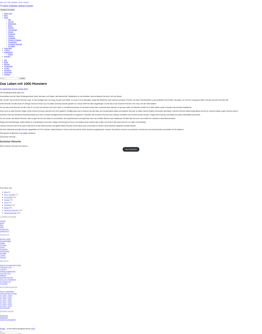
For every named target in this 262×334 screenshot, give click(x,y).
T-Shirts (7, 50)
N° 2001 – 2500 (6, 304)
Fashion (7, 74)
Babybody (12, 24)
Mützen (11, 36)
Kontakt (26, 2)
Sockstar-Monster (15, 44)
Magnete (11, 34)
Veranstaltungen (10, 213)
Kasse (10, 54)
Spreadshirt (4, 316)
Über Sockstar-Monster (8, 293)
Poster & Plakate (14, 40)
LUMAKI (3, 269)
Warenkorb (8, 52)
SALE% (11, 22)
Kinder (10, 32)
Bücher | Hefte (5, 239)
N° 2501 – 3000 (6, 306)
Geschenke (12, 30)
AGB (1, 227)
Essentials (8, 48)
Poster (6, 68)
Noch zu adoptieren (7, 291)
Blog (9, 2)
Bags (10, 26)
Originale (11, 38)
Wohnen (3, 257)
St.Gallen (11, 46)
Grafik (21, 2)
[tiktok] (2, 327)
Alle (9, 20)
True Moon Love (6, 267)
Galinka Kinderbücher (7, 271)
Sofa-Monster (5, 308)
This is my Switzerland (8, 280)
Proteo (2, 329)
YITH (33, 329)
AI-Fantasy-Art (5, 282)
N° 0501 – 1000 (6, 298)
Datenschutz (4, 231)
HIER (25, 133)
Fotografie (8, 197)
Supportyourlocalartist (8, 320)
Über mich (3, 2)
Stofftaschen (4, 251)
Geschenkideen (5, 241)
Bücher (11, 28)
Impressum (4, 229)
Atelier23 (3, 275)
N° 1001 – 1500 (5, 300)
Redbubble (4, 318)
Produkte (7, 205)
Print (6, 202)
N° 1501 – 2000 (6, 302)
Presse (6, 200)
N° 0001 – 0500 (6, 296)
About (2, 223)
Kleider (2, 243)
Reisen (6, 208)
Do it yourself (9, 195)
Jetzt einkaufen (131, 149)
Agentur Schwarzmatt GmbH (10, 265)
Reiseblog (15, 2)
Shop (6, 18)
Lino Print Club (5, 273)
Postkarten (12, 42)
